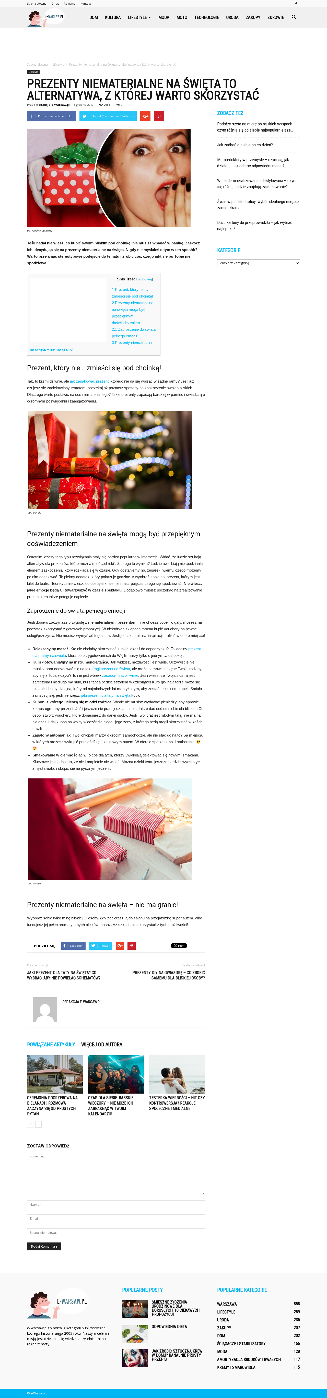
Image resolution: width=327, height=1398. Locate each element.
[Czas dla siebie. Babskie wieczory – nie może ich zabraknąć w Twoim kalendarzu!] (116, 1074)
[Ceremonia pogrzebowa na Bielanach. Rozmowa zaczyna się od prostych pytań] (55, 1074)
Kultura (113, 17)
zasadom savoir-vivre (120, 675)
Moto (182, 17)
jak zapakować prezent (89, 381)
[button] (294, 17)
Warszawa (227, 1304)
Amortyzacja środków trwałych (249, 1359)
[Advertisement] (163, 45)
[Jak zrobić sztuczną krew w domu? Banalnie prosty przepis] (135, 1358)
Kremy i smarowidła (236, 1367)
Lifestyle (137, 17)
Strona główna (36, 3)
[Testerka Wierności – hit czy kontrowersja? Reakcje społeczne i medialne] (177, 1074)
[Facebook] (296, 3)
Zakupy (253, 17)
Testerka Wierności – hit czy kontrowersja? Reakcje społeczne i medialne (177, 1103)
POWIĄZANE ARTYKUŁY (51, 1044)
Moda (163, 17)
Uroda (232, 17)
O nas (55, 3)
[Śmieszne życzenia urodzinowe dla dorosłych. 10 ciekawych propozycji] (135, 1309)
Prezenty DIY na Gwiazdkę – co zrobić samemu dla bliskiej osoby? (168, 975)
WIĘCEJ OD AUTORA (101, 1044)
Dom (93, 17)
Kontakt (85, 3)
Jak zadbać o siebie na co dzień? (245, 144)
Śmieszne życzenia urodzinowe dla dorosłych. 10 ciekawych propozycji (176, 1308)
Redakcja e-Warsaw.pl (53, 104)
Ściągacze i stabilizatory (241, 1343)
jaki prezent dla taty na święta (105, 695)
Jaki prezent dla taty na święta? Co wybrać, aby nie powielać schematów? (63, 975)
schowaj (145, 279)
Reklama (70, 3)
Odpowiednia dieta (169, 1326)
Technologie (206, 17)
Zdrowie (275, 17)
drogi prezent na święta (110, 669)
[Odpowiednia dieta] (135, 1334)
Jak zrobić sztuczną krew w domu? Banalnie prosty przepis (177, 1355)
